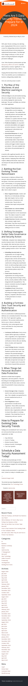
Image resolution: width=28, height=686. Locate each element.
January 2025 (5, 611)
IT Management (6, 552)
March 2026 (5, 582)
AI (2, 541)
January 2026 (5, 586)
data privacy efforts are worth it (10, 64)
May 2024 (4, 628)
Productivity (5, 560)
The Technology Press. (17, 484)
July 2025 (4, 599)
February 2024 (5, 635)
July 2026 (4, 573)
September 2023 (6, 645)
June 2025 (4, 601)
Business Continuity (7, 545)
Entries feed (5, 669)
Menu (24, 3)
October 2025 (5, 592)
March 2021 (5, 660)
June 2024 (4, 626)
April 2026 (4, 580)
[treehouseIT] (8, 5)
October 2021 (5, 651)
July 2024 (4, 624)
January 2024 (5, 637)
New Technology (6, 556)
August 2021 (5, 654)
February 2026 (5, 584)
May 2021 (4, 656)
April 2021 (4, 658)
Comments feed (6, 671)
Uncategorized (5, 562)
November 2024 (6, 616)
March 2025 (5, 607)
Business (4, 543)
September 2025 (6, 594)
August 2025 (5, 597)
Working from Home (7, 564)
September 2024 (6, 620)
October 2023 (5, 643)
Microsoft (4, 554)
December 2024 (6, 613)
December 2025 (6, 588)
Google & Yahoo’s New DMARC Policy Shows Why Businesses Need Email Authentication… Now (7, 497)
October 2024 (5, 618)
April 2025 (4, 605)
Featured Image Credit (8, 478)
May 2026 (4, 578)
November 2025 (6, 590)
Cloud (3, 548)
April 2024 (4, 630)
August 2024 (5, 622)
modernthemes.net (17, 681)
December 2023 (6, 639)
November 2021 (6, 649)
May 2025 (4, 603)
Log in (3, 667)
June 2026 (4, 575)
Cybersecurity (11, 488)
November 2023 (6, 641)
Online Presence (6, 558)
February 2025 (5, 609)
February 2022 (5, 647)
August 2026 (5, 571)
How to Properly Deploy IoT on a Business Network (20, 494)
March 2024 (5, 632)
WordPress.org (6, 673)
